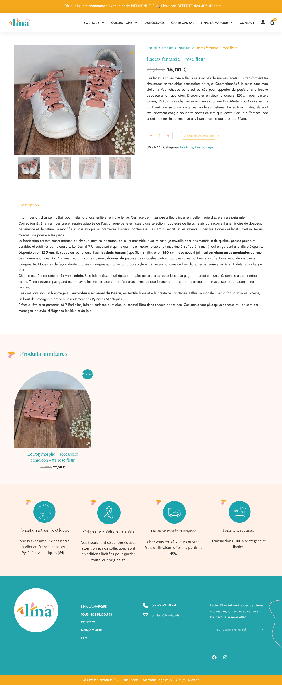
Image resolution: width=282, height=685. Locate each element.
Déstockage (154, 23)
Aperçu (53, 444)
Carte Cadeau (182, 23)
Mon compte (91, 630)
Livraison (192, 679)
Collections (121, 23)
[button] (18, 100)
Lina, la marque (214, 23)
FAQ (84, 638)
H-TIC (114, 679)
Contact (247, 23)
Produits (167, 47)
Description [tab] (29, 205)
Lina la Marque (94, 606)
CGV (177, 679)
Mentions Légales (155, 679)
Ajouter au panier (199, 135)
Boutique (91, 23)
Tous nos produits (96, 614)
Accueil (152, 47)
